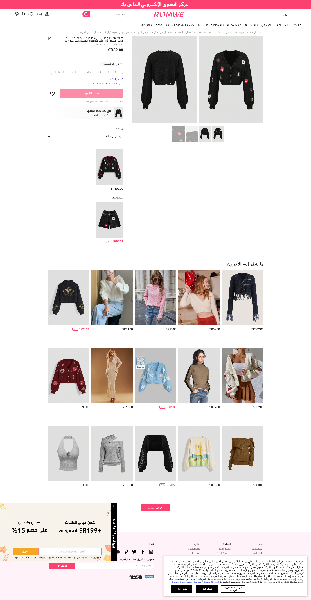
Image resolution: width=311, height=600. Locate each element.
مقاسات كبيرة (234, 25)
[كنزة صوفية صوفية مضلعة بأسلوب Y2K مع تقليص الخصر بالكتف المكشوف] (242, 453)
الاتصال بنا (257, 553)
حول (260, 544)
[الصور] (197, 80)
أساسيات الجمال (282, 25)
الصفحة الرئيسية (256, 32)
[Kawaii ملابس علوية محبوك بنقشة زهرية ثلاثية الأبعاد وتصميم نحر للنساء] (68, 453)
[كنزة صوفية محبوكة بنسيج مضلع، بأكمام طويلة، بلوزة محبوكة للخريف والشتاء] (155, 297)
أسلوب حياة (146, 25)
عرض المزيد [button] (155, 507)
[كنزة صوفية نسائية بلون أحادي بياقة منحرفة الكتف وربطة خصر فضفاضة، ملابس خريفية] (112, 297)
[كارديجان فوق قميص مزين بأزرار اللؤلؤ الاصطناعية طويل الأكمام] (199, 297)
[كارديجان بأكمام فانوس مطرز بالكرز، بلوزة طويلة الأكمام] (242, 375)
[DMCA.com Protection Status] (135, 577)
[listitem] (109, 170)
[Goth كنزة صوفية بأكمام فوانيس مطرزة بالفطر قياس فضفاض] (68, 297)
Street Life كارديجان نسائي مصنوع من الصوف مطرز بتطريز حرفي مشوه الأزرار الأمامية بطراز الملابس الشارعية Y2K (93, 39)
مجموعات (117, 197)
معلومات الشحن (224, 553)
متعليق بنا (257, 549)
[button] (52, 93)
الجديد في (266, 25)
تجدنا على (149, 544)
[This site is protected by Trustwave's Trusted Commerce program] (149, 577)
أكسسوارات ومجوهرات (183, 25)
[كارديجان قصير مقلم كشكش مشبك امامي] (242, 297)
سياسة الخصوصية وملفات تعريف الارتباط (58, 557)
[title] (155, 263)
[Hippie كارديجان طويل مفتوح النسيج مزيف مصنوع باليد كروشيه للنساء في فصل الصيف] (112, 375)
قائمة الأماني (194, 549)
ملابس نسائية (251, 25)
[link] (155, 4)
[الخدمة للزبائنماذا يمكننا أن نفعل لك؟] (23, 14)
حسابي (197, 544)
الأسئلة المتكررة (223, 549)
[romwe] (168, 14)
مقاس (113, 64)
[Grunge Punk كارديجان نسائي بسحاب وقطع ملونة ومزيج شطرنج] (199, 375)
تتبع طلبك (195, 553)
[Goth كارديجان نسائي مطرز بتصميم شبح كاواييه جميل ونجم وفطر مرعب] (109, 167)
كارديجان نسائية (186, 32)
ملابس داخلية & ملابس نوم (211, 25)
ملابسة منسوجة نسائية (206, 32)
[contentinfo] (117, 189)
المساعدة (227, 544)
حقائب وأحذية (162, 25)
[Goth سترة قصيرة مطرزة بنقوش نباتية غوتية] (155, 453)
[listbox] (47, 14)
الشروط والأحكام (31, 557)
